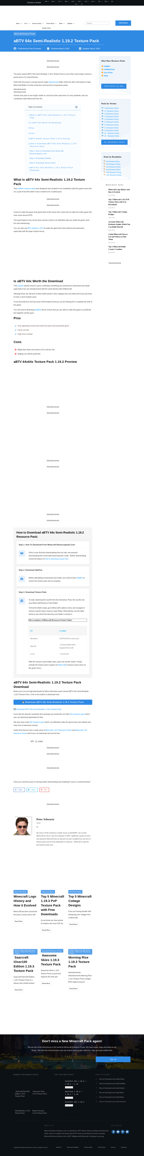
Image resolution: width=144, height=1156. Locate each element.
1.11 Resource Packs (110, 128)
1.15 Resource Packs (111, 116)
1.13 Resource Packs (111, 122)
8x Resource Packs (113, 161)
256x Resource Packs (113, 175)
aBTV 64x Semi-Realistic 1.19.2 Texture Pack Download (51, 169)
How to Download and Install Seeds (111, 1088)
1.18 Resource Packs (111, 108)
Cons (32, 133)
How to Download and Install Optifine (112, 1083)
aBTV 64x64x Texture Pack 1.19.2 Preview (50, 139)
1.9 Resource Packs (111, 133)
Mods (106, 76)
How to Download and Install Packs (111, 1079)
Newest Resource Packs (26, 1074)
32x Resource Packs (113, 167)
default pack (53, 82)
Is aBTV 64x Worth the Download (45, 123)
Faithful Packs (109, 69)
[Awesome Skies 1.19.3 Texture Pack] (53, 942)
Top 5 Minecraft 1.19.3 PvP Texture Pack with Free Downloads (118, 202)
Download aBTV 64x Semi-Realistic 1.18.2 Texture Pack (38, 709)
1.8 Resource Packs (111, 136)
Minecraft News (20, 892)
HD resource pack (37, 722)
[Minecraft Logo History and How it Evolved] (25, 882)
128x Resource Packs (113, 172)
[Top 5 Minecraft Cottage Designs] (80, 882)
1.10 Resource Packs (111, 130)
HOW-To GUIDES (102, 1074)
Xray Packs (108, 73)
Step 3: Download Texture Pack (42, 163)
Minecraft (61, 665)
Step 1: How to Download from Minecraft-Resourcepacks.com (46, 152)
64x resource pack (77, 714)
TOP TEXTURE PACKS (64, 1074)
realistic (21, 286)
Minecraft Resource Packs (24, 34)
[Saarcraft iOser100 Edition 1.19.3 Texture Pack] (25, 942)
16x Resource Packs (113, 164)
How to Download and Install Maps (111, 1097)
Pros (32, 128)
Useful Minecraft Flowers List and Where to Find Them (118, 236)
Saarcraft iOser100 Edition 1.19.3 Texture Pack (22, 1093)
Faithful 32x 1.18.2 (74, 1102)
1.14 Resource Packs (111, 119)
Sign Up (113, 1059)
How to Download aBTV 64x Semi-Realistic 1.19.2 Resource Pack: (53, 145)
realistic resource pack (26, 188)
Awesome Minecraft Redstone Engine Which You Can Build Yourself (119, 224)
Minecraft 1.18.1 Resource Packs (58, 730)
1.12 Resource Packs (111, 125)
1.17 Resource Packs (111, 111)
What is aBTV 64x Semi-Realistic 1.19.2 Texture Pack (52, 116)
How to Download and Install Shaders (112, 1101)
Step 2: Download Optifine (40, 158)
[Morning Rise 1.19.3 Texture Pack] (80, 942)
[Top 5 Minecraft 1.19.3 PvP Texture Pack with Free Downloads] (53, 882)
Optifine (107, 66)
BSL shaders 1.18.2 (35, 228)
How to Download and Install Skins (111, 1092)
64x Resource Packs (113, 169)
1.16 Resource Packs (111, 114)
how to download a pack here (56, 559)
